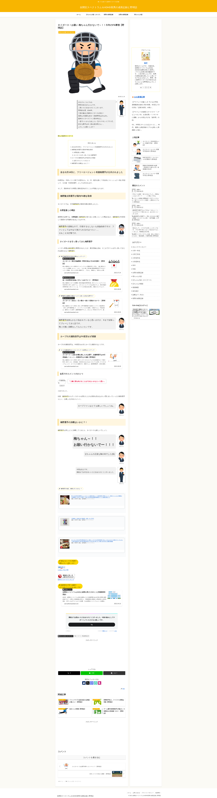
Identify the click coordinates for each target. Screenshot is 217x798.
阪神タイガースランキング (66, 579)
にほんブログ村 (63, 570)
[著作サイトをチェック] (84, 683)
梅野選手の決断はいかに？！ (81, 163)
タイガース (78, 636)
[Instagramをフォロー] (91, 683)
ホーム (129, 792)
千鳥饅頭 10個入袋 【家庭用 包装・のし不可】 (82, 518)
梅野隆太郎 (86, 636)
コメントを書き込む (91, 757)
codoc (115, 630)
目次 (89, 143)
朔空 (145, 63)
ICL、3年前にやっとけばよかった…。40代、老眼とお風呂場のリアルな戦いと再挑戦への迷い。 (146, 127)
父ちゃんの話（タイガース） (66, 636)
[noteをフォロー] (95, 683)
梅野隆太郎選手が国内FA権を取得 (82, 149)
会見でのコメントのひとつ (82, 160)
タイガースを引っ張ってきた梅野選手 (85, 155)
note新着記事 (139, 97)
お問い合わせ (136, 792)
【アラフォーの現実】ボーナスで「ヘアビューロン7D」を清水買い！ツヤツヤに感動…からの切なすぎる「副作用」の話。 (145, 116)
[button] (114, 673)
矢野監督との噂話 (79, 152)
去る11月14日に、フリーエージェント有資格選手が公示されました (92, 147)
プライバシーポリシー (148, 792)
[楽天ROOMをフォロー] (99, 683)
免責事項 (157, 792)
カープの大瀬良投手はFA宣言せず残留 (83, 158)
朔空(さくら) (104, 630)
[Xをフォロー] (88, 683)
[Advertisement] (92, 653)
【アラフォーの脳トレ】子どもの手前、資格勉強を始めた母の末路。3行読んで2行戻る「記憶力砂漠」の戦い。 (146, 104)
